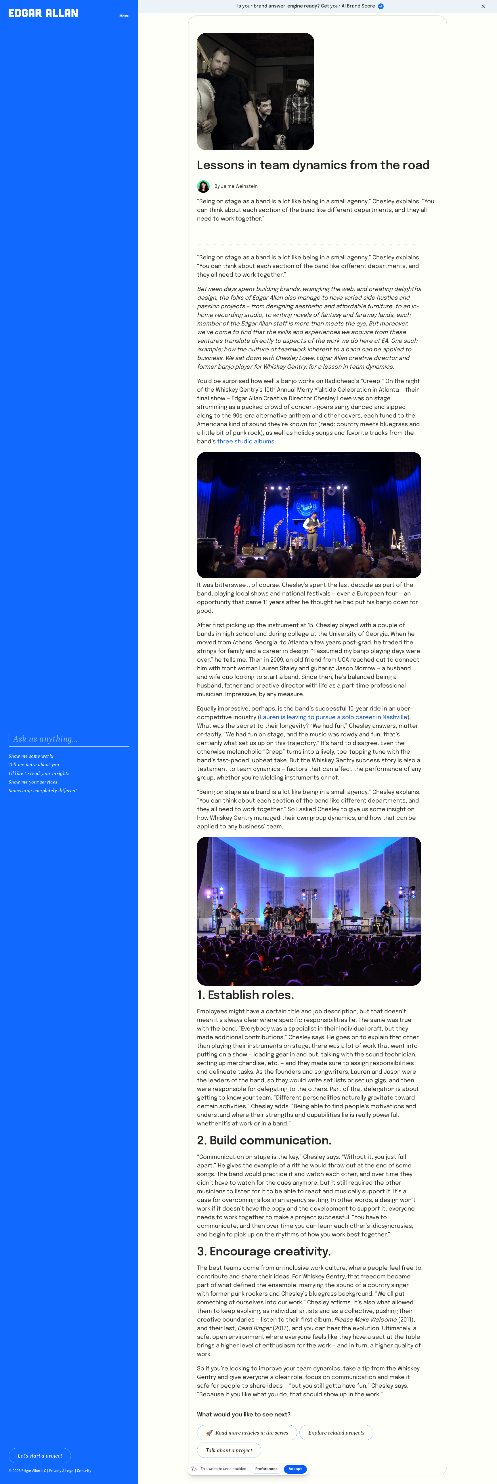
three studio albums (245, 442)
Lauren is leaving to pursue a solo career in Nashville (333, 718)
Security (84, 1471)
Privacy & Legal (61, 1471)
